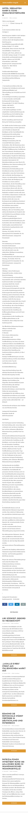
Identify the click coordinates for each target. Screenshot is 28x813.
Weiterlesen (14, 655)
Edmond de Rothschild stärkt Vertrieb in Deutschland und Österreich (12, 718)
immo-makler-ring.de (10, 2)
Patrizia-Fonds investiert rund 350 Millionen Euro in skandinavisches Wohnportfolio (13, 764)
